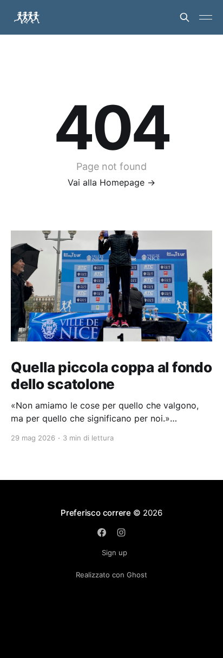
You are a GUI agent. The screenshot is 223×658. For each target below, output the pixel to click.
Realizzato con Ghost (111, 574)
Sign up (114, 552)
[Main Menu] (206, 17)
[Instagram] (121, 532)
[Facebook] (101, 532)
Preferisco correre (96, 513)
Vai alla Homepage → (111, 182)
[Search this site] (184, 17)
